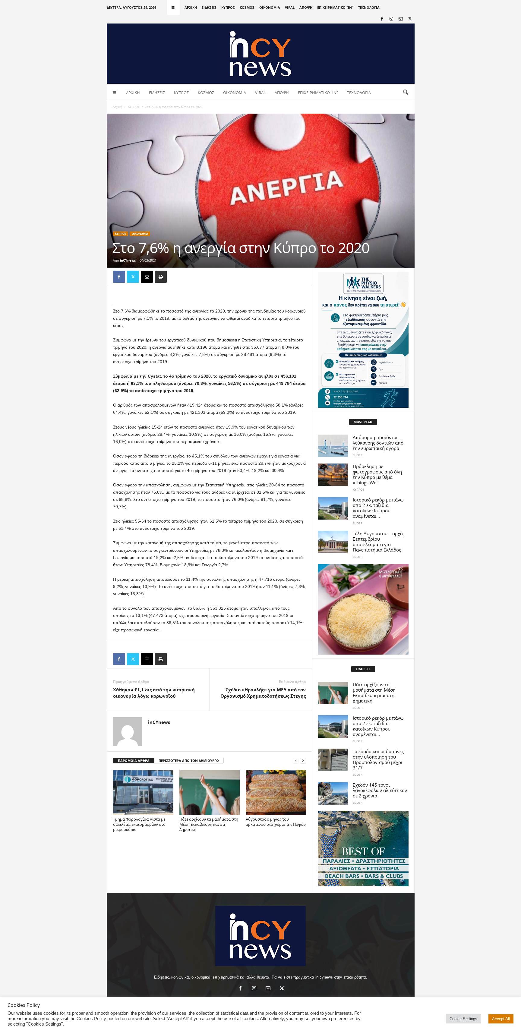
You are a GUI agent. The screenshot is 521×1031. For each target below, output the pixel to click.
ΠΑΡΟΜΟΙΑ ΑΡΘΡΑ (134, 760)
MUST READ (363, 422)
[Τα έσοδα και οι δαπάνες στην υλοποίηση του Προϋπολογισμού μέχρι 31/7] (333, 760)
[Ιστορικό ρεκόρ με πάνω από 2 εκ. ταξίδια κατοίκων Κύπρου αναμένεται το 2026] (333, 508)
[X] (410, 19)
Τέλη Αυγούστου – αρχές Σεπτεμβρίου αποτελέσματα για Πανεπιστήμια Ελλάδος (378, 541)
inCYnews (128, 260)
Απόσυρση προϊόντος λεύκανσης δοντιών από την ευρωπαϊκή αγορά (378, 442)
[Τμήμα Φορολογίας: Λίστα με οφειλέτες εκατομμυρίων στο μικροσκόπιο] (143, 792)
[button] (405, 92)
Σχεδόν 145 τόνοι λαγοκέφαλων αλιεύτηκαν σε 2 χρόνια (380, 790)
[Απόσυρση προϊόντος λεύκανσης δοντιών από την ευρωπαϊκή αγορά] (333, 446)
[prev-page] (296, 761)
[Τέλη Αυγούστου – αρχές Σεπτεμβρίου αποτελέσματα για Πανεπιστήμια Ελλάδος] (333, 542)
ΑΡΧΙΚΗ (191, 7)
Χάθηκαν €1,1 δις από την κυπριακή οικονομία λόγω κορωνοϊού (154, 693)
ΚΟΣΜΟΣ (247, 7)
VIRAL (290, 7)
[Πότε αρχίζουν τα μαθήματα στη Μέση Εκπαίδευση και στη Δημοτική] (209, 792)
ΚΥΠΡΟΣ (228, 7)
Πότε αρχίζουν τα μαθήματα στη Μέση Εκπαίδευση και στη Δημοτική (208, 824)
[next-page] (303, 761)
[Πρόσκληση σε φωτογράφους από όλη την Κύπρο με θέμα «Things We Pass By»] (333, 475)
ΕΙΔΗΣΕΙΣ (209, 7)
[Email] (147, 277)
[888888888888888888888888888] (363, 340)
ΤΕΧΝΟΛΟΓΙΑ (369, 7)
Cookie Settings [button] (463, 1019)
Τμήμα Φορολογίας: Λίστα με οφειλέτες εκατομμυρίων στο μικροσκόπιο (139, 824)
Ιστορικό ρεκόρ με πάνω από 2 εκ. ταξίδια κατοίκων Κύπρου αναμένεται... (378, 508)
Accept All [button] (501, 1019)
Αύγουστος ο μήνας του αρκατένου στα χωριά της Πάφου (276, 821)
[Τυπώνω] (161, 277)
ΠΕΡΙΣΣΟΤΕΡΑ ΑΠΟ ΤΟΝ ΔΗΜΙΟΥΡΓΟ (189, 760)
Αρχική (117, 107)
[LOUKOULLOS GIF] (363, 609)
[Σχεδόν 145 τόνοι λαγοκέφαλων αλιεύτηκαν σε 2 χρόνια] (333, 793)
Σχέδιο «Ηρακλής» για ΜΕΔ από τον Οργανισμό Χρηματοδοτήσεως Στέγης (263, 693)
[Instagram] (391, 19)
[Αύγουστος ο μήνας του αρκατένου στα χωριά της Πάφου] (276, 792)
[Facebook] (382, 19)
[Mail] (400, 19)
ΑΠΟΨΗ (305, 7)
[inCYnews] (261, 54)
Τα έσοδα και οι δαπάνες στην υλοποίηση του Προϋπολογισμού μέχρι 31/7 (378, 759)
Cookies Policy (91, 1018)
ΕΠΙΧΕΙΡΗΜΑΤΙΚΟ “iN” (335, 7)
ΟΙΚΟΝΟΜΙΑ (269, 7)
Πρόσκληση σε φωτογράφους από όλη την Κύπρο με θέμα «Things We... (377, 474)
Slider (357, 455)
